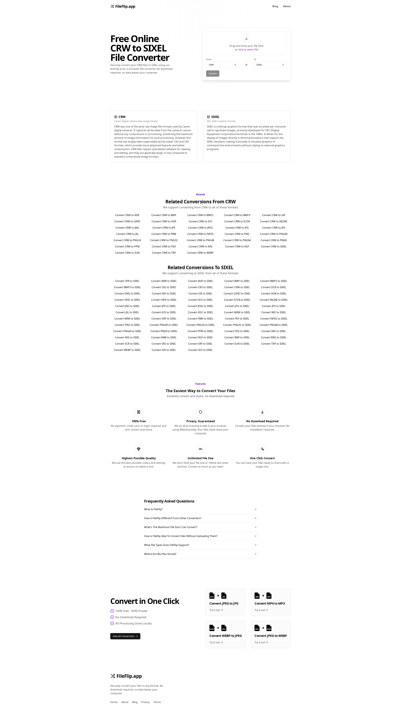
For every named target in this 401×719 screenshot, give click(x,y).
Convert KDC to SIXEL (200, 312)
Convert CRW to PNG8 (274, 240)
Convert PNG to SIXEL (127, 325)
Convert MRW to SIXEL (237, 312)
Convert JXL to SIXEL (127, 312)
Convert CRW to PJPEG (200, 234)
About (287, 6)
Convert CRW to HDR (164, 221)
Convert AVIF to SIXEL (200, 281)
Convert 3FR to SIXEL (127, 281)
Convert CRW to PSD (164, 246)
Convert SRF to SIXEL (200, 343)
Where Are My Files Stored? (160, 554)
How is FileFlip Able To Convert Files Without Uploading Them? (180, 536)
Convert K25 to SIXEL (164, 312)
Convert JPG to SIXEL (237, 306)
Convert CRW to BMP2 (200, 215)
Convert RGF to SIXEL (200, 337)
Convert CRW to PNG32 (164, 240)
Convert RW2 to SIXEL (273, 337)
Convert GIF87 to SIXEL (237, 293)
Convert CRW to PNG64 (237, 240)
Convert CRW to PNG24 (127, 240)
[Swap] (246, 65)
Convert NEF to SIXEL (273, 312)
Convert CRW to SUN (127, 252)
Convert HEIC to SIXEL (127, 299)
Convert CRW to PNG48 (200, 240)
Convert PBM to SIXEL (200, 318)
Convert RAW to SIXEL (164, 337)
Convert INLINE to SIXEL (274, 299)
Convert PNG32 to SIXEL (237, 325)
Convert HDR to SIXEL (273, 293)
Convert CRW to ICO (200, 221)
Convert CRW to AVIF (127, 215)
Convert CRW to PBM (163, 234)
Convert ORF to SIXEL (163, 318)
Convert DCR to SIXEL (273, 287)
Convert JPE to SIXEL (164, 306)
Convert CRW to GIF (273, 215)
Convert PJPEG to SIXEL (273, 318)
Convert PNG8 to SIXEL (164, 331)
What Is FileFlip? (153, 509)
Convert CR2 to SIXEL (164, 287)
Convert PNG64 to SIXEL (127, 331)
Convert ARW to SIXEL (164, 281)
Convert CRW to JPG (237, 227)
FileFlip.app (129, 676)
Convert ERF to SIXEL (164, 293)
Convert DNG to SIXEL (127, 293)
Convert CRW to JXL (127, 234)
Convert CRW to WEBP (200, 252)
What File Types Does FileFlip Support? (166, 545)
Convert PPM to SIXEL (200, 331)
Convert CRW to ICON (237, 221)
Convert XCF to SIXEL (200, 350)
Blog (275, 6)
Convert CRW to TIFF (164, 252)
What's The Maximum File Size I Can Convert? (170, 527)
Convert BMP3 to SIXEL (127, 287)
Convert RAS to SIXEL (127, 337)
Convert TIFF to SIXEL (273, 343)
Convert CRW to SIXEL (273, 246)
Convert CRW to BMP (163, 215)
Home (113, 702)
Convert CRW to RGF (237, 246)
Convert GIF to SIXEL (200, 293)
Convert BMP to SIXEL (237, 281)
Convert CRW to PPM (127, 246)
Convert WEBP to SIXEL (127, 350)
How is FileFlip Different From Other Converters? (172, 518)
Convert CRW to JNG (127, 227)
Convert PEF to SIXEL (237, 318)
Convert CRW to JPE (163, 227)
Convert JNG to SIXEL (127, 306)
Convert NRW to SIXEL (127, 318)
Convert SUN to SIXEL (237, 343)
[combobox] (222, 65)
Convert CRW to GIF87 (127, 221)
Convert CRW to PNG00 (273, 234)
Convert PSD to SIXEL (237, 331)
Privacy (145, 702)
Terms (157, 702)
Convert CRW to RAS (200, 246)
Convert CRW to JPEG (200, 227)
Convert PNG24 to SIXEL (200, 325)
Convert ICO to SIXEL (200, 299)
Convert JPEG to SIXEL (200, 306)
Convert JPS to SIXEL (274, 306)
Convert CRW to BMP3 (237, 215)
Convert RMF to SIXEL (237, 337)
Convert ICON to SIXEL (237, 299)
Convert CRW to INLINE (273, 221)
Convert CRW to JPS (273, 227)
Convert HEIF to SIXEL (164, 299)
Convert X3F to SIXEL (164, 350)
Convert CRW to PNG (237, 234)
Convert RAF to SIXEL (273, 331)
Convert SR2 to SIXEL (164, 343)
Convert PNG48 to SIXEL (274, 325)
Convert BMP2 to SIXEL (273, 281)
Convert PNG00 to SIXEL (164, 325)
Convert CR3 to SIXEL (200, 287)
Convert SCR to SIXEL (127, 343)
